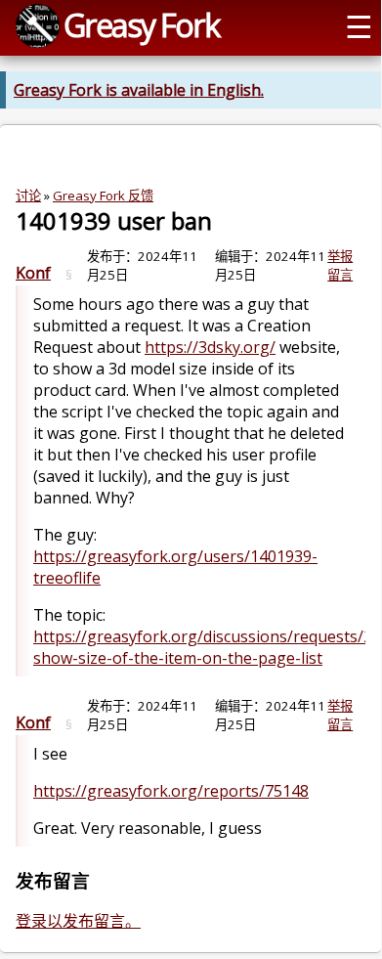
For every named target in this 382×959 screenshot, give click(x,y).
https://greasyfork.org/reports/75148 (171, 791)
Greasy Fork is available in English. (139, 90)
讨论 (28, 195)
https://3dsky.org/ (210, 347)
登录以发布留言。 (78, 921)
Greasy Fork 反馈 (103, 195)
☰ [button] (359, 25)
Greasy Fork (141, 24)
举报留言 (340, 265)
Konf (33, 272)
